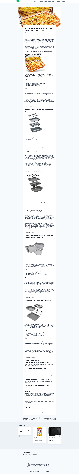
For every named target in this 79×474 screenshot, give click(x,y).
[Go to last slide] (19, 436)
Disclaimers (63, 1)
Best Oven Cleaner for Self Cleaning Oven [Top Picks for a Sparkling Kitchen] (31, 418)
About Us (53, 1)
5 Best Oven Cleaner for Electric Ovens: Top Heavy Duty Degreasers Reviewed (39, 409)
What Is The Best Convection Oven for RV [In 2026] (54, 439)
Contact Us (58, 1)
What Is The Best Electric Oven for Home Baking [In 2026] (24, 430)
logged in (29, 454)
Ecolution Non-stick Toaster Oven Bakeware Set (37, 300)
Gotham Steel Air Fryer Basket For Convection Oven (38, 51)
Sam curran (26, 32)
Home (35, 1)
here (33, 106)
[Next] (59, 436)
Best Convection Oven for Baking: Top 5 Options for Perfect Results (37, 408)
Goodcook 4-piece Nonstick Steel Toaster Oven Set (38, 171)
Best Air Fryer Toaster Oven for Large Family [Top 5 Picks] (36, 412)
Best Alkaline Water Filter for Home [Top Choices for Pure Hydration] (49, 418)
